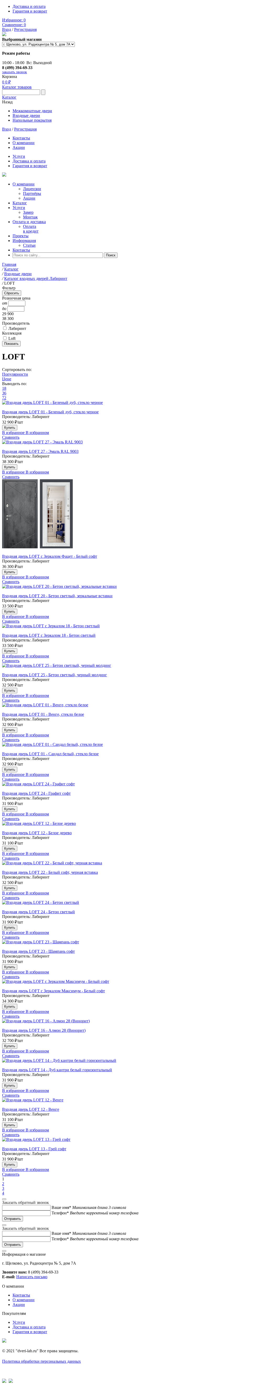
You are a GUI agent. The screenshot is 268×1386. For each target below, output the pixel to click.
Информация (24, 240)
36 (4, 393)
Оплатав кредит (30, 228)
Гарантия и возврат (30, 11)
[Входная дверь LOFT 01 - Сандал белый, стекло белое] (134, 747)
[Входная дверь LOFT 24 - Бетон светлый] (134, 905)
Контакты (21, 138)
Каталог (9, 97)
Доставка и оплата (29, 6)
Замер (28, 212)
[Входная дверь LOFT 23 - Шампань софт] (134, 944)
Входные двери (26, 115)
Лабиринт (17, 328)
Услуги (19, 156)
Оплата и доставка (29, 221)
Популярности (15, 374)
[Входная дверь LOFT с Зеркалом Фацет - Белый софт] (134, 516)
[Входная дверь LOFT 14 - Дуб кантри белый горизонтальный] (134, 1063)
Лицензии (32, 189)
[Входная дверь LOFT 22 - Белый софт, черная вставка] (134, 865)
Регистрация (25, 29)
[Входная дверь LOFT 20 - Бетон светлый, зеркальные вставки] (134, 589)
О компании (24, 142)
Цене (6, 379)
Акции (19, 147)
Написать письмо (31, 1277)
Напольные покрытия (32, 120)
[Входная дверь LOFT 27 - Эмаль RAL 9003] (134, 444)
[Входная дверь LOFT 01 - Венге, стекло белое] (134, 707)
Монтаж (30, 217)
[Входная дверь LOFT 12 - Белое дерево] (134, 826)
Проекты (21, 236)
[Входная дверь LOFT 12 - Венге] (134, 1102)
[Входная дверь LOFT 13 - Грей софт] (134, 1142)
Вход (6, 29)
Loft (11, 338)
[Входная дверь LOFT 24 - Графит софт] (134, 786)
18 (4, 388)
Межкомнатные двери (32, 111)
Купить (9, 428)
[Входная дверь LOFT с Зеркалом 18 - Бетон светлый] (134, 628)
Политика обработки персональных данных (41, 1361)
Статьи (29, 245)
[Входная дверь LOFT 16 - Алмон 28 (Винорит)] (134, 1023)
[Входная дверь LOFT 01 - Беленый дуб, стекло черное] (134, 405)
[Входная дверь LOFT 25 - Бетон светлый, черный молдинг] (134, 668)
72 (4, 398)
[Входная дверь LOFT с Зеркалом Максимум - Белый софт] (134, 984)
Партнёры (32, 193)
